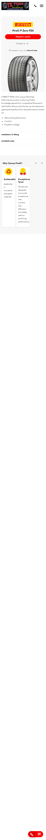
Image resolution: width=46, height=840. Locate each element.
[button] (39, 834)
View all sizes (32, 50)
